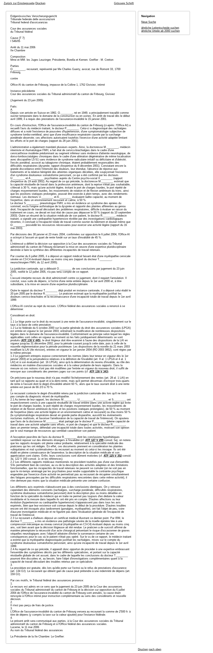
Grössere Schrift (124, 3)
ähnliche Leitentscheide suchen (160, 27)
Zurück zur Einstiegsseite (19, 3)
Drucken (40, 3)
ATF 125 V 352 (113, 455)
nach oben (155, 649)
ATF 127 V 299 (94, 440)
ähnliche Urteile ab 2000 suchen (160, 30)
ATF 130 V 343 (98, 371)
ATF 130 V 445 (31, 340)
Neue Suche (148, 21)
